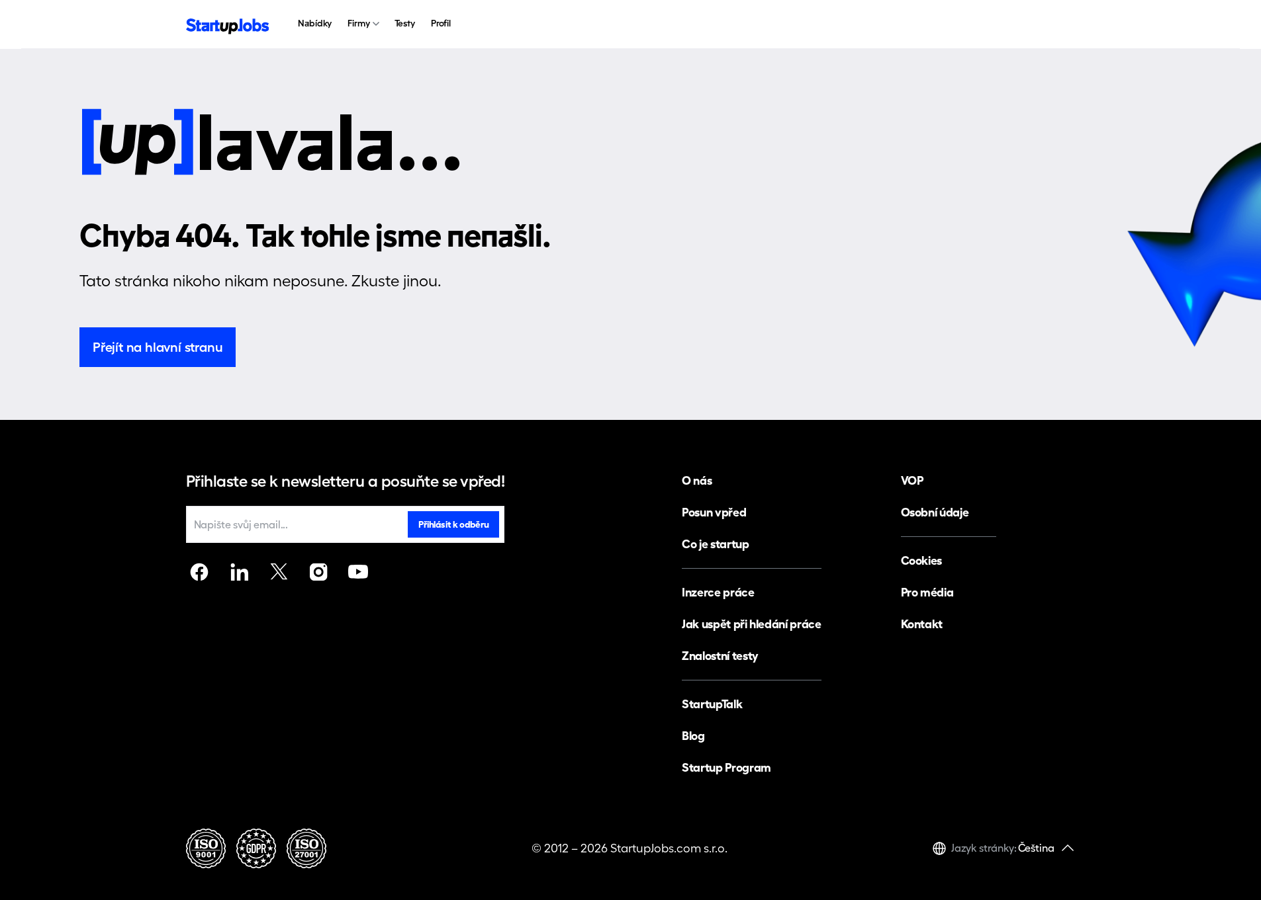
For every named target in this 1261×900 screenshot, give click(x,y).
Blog (693, 736)
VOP (912, 480)
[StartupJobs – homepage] (227, 25)
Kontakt (922, 624)
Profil (441, 23)
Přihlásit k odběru (453, 524)
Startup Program (726, 767)
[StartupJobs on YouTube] (358, 572)
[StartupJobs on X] (278, 572)
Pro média (927, 592)
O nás (697, 480)
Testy (405, 23)
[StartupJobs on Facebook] (199, 572)
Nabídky (315, 23)
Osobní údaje (935, 512)
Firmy (358, 23)
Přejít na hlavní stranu (157, 347)
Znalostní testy (720, 656)
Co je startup (715, 544)
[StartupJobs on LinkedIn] (239, 572)
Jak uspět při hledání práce (751, 624)
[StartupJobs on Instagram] (318, 572)
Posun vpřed (714, 512)
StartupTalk (712, 704)
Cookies (921, 560)
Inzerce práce (718, 592)
